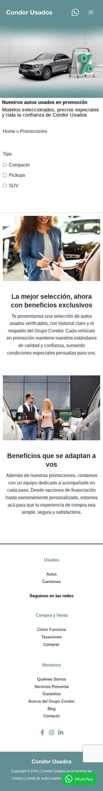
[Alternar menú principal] (91, 12)
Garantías (52, 693)
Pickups (17, 175)
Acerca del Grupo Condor (51, 701)
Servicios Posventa (51, 686)
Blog (51, 708)
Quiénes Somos (51, 679)
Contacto (51, 716)
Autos (51, 574)
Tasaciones (51, 637)
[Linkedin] (61, 732)
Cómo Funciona (51, 629)
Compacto (19, 164)
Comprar (51, 644)
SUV (14, 185)
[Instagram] (51, 732)
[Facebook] (42, 732)
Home (9, 131)
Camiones (51, 581)
